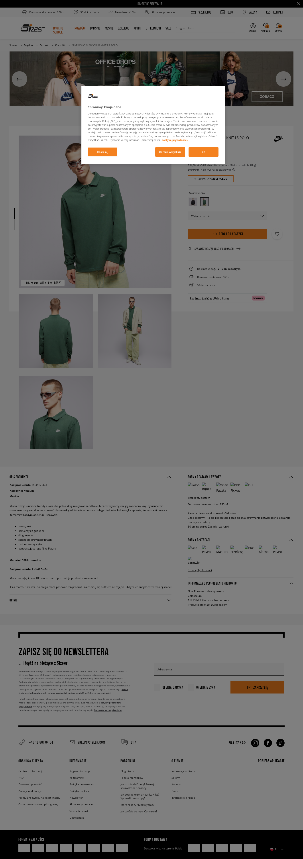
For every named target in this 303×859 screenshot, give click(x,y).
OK (203, 152)
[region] (153, 125)
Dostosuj (102, 152)
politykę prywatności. (175, 140)
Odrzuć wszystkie (170, 152)
